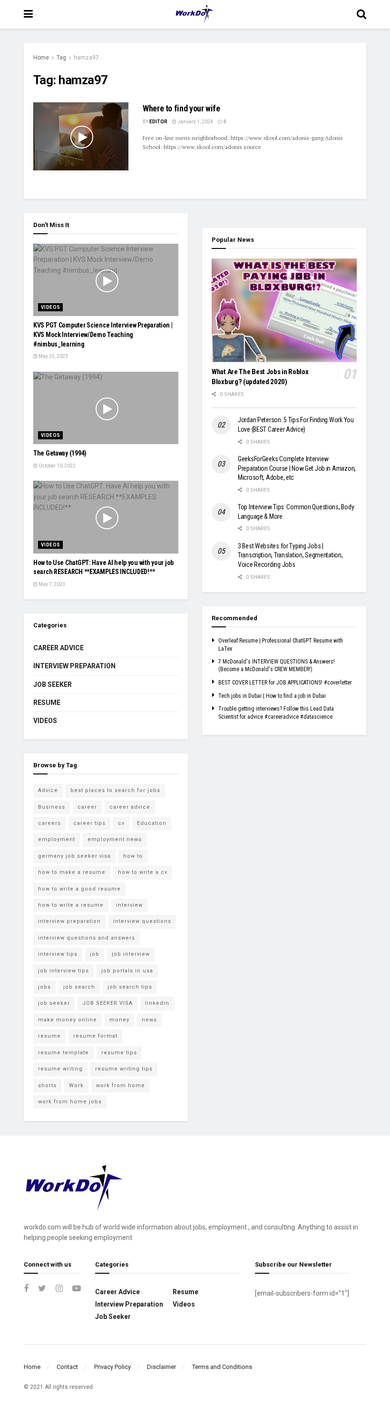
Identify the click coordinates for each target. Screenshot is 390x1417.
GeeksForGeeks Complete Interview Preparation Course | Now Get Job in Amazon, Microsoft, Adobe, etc (297, 468)
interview (129, 905)
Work (76, 1085)
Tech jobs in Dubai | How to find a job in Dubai (272, 696)
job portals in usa (127, 971)
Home (41, 57)
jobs (44, 987)
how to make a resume (72, 872)
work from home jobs (70, 1102)
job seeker (54, 1003)
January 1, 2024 (194, 121)
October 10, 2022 (57, 465)
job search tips (129, 987)
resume (49, 1036)
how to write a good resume (79, 889)
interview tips (58, 954)
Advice (48, 790)
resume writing (60, 1069)
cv (121, 823)
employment (56, 839)
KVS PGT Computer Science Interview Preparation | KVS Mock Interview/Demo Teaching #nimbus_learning (103, 334)
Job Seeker (52, 684)
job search (79, 987)
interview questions (142, 921)
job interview (131, 954)
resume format (95, 1036)
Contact (67, 1366)
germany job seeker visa (74, 856)
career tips (89, 823)
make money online (67, 1020)
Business (51, 807)
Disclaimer (161, 1366)
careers (49, 823)
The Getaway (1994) (60, 453)
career (87, 807)
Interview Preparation (74, 666)
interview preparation (69, 921)
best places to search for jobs (115, 790)
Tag (61, 57)
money (119, 1020)
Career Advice (58, 648)
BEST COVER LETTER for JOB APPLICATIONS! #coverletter (285, 682)
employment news (115, 839)
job (94, 954)
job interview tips (63, 971)
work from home (120, 1085)
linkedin (157, 1003)
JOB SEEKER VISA (107, 1003)
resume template (63, 1053)
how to (133, 856)
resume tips (119, 1053)
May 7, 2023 (51, 584)
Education (151, 823)
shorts (47, 1085)
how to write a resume (71, 905)
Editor (158, 121)
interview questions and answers (86, 938)
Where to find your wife (181, 108)
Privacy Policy (112, 1366)
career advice (129, 807)
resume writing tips (124, 1069)
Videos (50, 307)
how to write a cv (142, 872)
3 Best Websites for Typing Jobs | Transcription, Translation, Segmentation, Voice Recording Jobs (290, 555)
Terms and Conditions (222, 1366)
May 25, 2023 (53, 356)
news (149, 1020)
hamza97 (86, 57)
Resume (46, 702)
